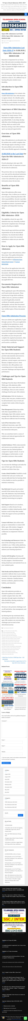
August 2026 (7, 774)
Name (3, 740)
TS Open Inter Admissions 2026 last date (9, 652)
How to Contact (17, 854)
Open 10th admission (8, 93)
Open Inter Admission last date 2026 (9, 634)
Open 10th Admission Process (14, 316)
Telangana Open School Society (8, 644)
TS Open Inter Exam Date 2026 (8, 654)
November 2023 (8, 787)
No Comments (6, 43)
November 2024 (8, 782)
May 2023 (7, 789)
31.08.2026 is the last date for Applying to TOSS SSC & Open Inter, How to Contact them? (13, 829)
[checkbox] (3, 1017)
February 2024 (8, 784)
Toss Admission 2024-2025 (11, 804)
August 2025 (7, 776)
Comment (4, 721)
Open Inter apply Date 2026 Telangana (9, 635)
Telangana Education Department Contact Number (11, 637)
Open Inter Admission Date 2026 (8, 632)
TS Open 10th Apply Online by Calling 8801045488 (12, 966)
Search (6, 813)
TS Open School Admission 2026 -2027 (14, 3)
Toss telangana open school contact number (10, 649)
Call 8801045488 (8, 825)
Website (3, 751)
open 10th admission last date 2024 (10, 630)
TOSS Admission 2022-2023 (11, 802)
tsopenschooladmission (15, 40)
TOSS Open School (16, 648)
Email (3, 746)
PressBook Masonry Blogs (16, 1019)
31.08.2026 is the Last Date (12, 154)
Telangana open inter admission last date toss (10, 640)
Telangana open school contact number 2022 (10, 641)
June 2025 (7, 779)
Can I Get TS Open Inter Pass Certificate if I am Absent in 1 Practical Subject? (14, 858)
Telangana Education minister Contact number (11, 638)
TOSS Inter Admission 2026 (7, 648)
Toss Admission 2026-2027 (8, 628)
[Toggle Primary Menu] (25, 14)
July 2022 (7, 792)
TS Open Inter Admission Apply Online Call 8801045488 (13, 962)
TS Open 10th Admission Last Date (8, 651)
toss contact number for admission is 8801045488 (11, 646)
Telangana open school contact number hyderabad (11, 643)
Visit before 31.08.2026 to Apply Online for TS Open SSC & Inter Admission (13, 880)
